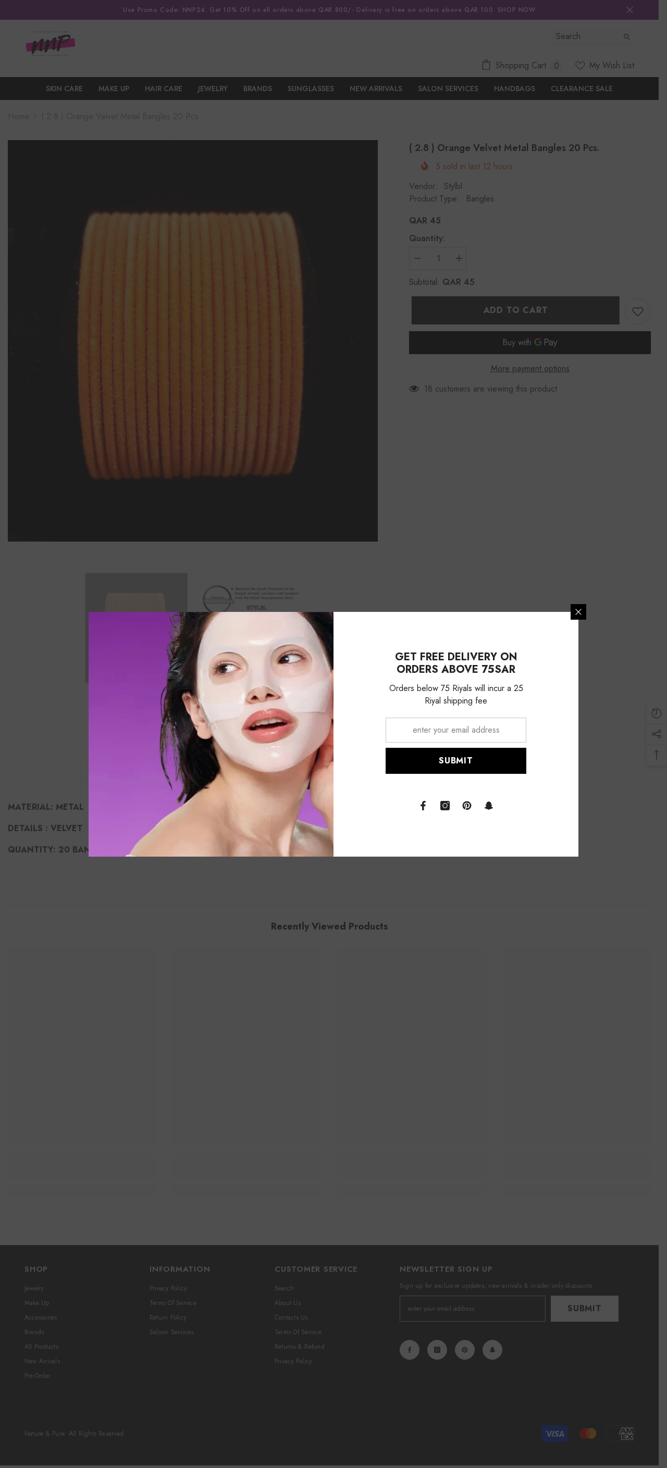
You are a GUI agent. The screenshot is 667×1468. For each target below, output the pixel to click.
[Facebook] (423, 806)
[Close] (578, 612)
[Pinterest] (467, 806)
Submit (456, 761)
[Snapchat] (489, 806)
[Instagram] (445, 806)
